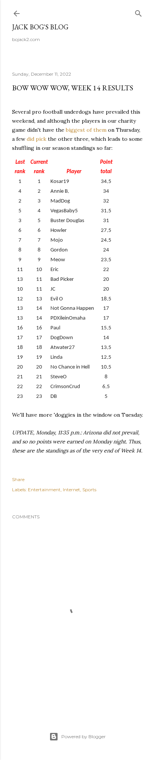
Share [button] (18, 479)
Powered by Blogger (83, 736)
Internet (71, 489)
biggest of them (86, 129)
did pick (36, 139)
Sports (89, 489)
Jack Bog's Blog (40, 27)
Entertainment (44, 489)
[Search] (138, 12)
